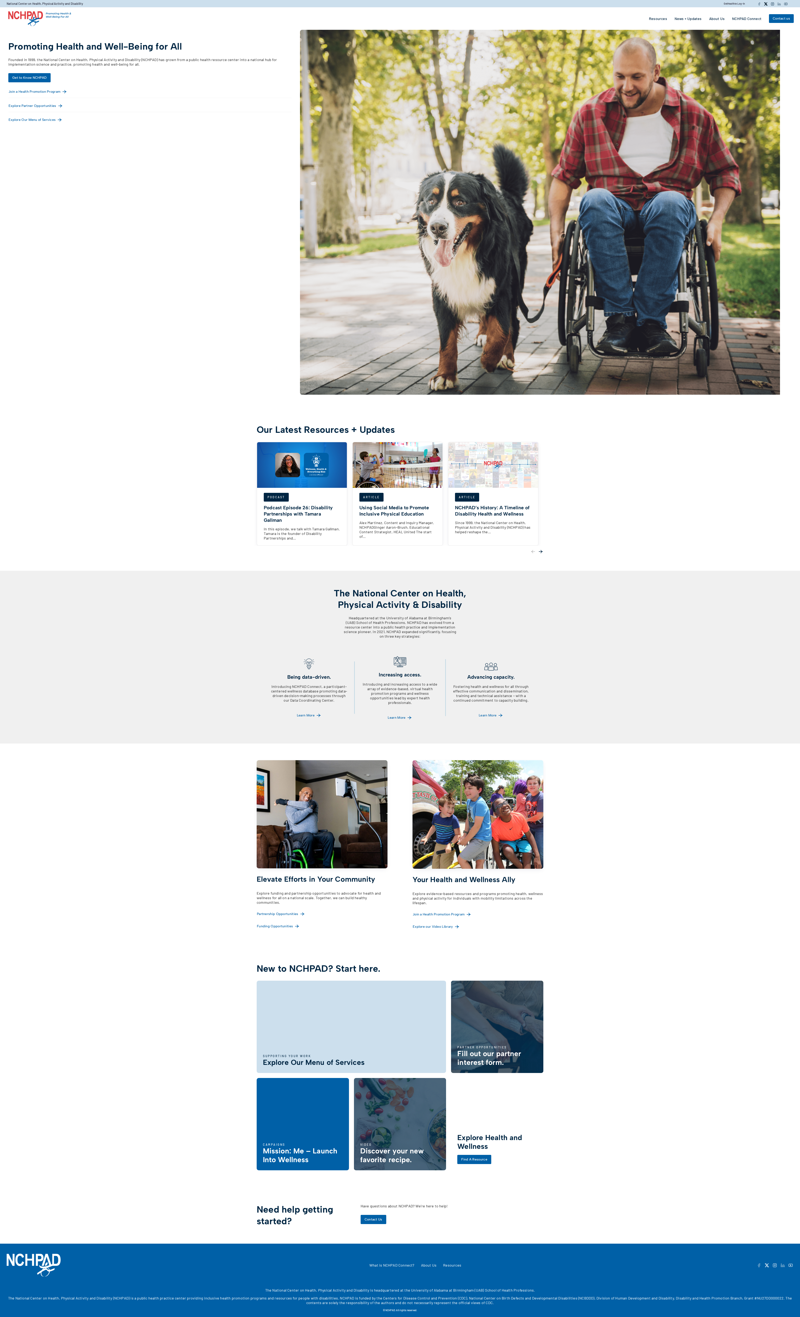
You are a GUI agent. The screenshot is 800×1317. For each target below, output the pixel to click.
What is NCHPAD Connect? (391, 1265)
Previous (532, 551)
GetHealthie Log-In (734, 3)
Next (540, 551)
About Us (429, 1265)
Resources (452, 1265)
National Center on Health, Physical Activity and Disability (45, 3)
